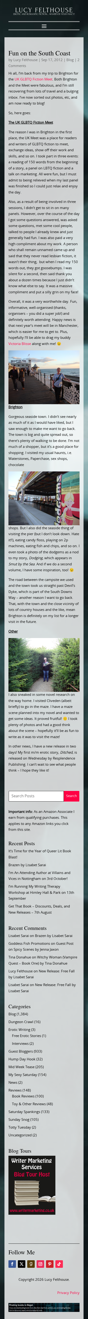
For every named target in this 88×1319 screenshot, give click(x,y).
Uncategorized (20, 1135)
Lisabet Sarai (18, 936)
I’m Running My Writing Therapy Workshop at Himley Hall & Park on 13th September (41, 892)
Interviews (20, 1044)
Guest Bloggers (20, 1051)
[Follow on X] (21, 1264)
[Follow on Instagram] (40, 1264)
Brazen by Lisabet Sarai (27, 865)
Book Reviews (23, 1096)
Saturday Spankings (24, 1112)
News (12, 1082)
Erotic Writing (19, 1030)
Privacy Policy (68, 1293)
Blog (70, 60)
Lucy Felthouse (25, 60)
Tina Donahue (19, 957)
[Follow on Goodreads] (31, 1264)
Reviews (15, 1090)
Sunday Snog (18, 1120)
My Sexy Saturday (22, 1075)
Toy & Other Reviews (29, 1104)
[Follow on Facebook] (12, 1264)
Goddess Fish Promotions (29, 943)
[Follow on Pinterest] (50, 1264)
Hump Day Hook (21, 1059)
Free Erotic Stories (26, 1036)
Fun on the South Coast (39, 52)
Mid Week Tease (21, 1067)
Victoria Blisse (19, 344)
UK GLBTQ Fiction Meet (33, 79)
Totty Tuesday (19, 1127)
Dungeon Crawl (20, 1022)
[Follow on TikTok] (59, 1264)
